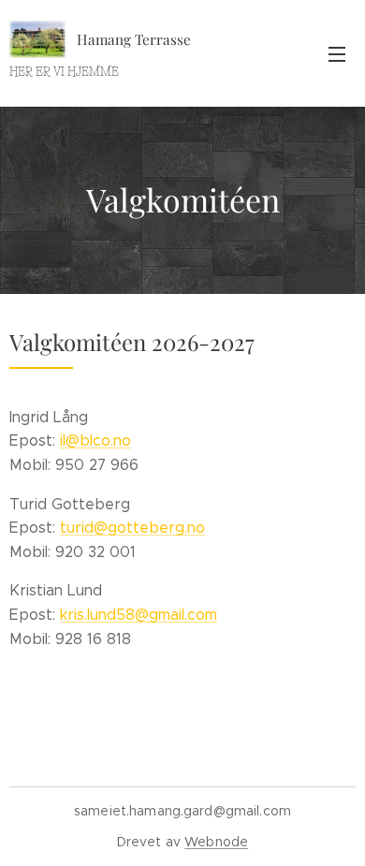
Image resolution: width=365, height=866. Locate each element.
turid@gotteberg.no (132, 527)
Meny (337, 53)
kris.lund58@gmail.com (138, 615)
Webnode (216, 841)
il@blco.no (95, 440)
